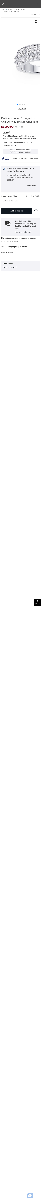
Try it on (22, 109)
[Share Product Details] (35, 21)
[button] (37, 4)
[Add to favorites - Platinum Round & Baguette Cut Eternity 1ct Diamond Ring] (36, 211)
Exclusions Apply (10, 267)
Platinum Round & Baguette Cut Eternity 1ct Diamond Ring (19, 120)
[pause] (3, 4)
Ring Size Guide (33, 196)
